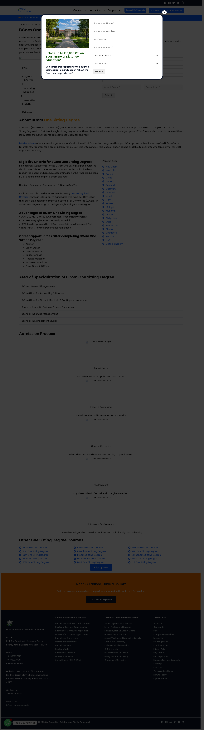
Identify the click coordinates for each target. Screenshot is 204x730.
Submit (99, 71)
